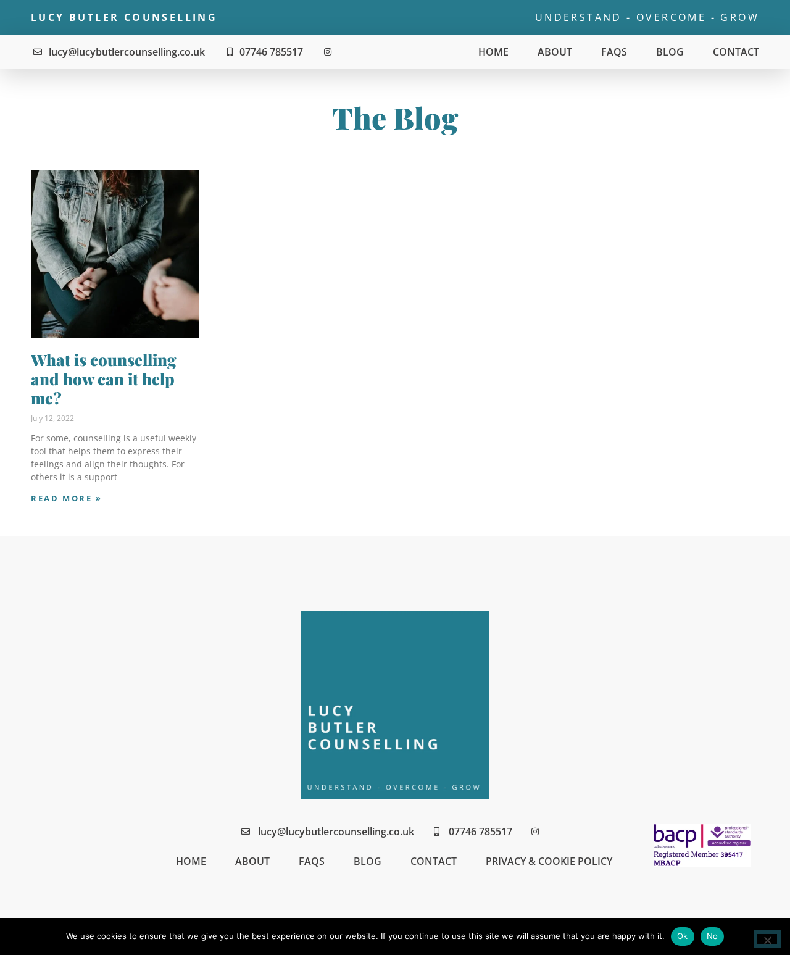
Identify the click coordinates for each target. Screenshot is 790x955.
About (555, 52)
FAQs (614, 52)
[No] (767, 939)
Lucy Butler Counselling (124, 17)
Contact (736, 52)
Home (493, 52)
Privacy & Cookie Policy (549, 861)
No (712, 936)
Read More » (66, 498)
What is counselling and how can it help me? (104, 378)
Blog (670, 52)
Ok (682, 936)
